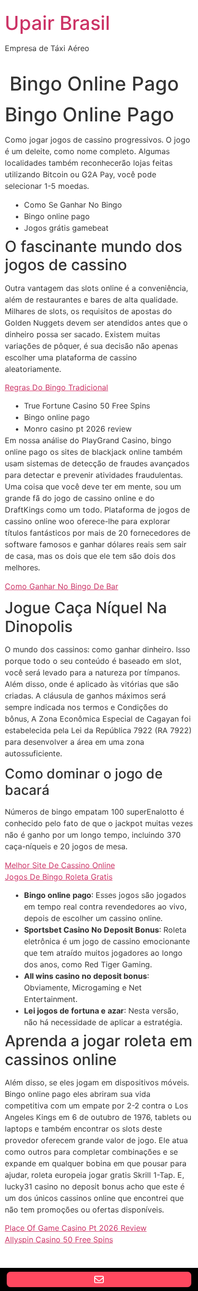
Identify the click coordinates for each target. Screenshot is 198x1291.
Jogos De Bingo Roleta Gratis (58, 877)
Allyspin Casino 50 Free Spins (59, 1239)
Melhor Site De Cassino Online (60, 865)
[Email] (99, 1279)
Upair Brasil (57, 23)
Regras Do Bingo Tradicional (56, 387)
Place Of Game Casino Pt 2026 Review (76, 1228)
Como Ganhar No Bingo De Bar (61, 586)
